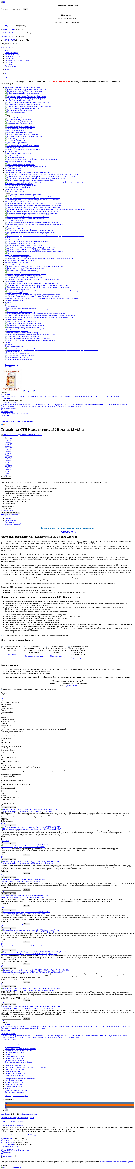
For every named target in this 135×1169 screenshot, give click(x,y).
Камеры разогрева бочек (14, 168)
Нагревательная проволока (14, 319)
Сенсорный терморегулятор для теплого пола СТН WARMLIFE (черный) (27, 932)
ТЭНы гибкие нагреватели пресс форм (19, 184)
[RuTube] (6, 1110)
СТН (2, 699)
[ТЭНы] (3, 2)
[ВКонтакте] (2, 424)
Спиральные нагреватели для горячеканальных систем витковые (28, 172)
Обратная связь (10, 66)
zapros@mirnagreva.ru (9, 1146)
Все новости (5, 395)
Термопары (9, 302)
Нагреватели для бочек (13, 170)
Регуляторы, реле (11, 306)
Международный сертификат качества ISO (56, 657)
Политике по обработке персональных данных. (116, 1162)
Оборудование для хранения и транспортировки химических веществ (30, 232)
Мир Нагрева (5, 1114)
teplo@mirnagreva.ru (10, 44)
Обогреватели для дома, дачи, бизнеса (18, 100)
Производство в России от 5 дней (17, 60)
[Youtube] (6, 1107)
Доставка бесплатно (12, 55)
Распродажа (9, 62)
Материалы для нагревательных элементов (20, 308)
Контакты (8, 64)
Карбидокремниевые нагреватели (17, 255)
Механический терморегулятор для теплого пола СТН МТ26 (23, 847)
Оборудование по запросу (14, 346)
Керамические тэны (12, 226)
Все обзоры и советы (8, 402)
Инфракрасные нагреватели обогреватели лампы (22, 87)
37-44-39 (9, 36)
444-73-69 (8, 40)
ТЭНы (7, 238)
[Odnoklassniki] (5, 1105)
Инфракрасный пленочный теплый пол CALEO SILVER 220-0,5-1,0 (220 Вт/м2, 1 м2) (32, 972)
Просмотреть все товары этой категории (17, 421)
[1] (2, 479)
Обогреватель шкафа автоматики (17, 289)
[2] (4, 479)
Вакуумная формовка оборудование (18, 161)
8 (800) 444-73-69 (63, 82)
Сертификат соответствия (34, 656)
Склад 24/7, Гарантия (12, 56)
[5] (10, 479)
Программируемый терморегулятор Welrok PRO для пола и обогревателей (27, 863)
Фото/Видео (9, 58)
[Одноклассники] (4, 424)
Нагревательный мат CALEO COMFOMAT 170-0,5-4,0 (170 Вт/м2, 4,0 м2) (27, 1008)
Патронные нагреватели (14, 189)
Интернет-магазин (11, 53)
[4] (8, 479)
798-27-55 (9, 26)
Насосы (8, 342)
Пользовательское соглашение (12, 1125)
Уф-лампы (9, 344)
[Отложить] (2, 857)
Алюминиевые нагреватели (15, 220)
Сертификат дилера (78, 658)
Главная (10, 51)
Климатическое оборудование (16, 142)
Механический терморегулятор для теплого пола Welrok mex (23, 914)
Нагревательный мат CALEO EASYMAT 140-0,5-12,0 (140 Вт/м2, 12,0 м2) (27, 990)
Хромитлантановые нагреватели (17, 262)
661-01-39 (7, 1140)
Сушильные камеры (12, 352)
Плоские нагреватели (13, 264)
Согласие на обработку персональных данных (17, 1118)
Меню (7, 70)
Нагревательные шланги (14, 300)
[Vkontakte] (6, 1103)
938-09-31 (7, 1142)
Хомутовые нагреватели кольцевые (18, 201)
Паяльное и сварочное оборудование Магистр (21, 333)
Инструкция (11, 654)
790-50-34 (9, 29)
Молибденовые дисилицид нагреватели (19, 260)
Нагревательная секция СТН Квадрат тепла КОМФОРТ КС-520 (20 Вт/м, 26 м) (29, 954)
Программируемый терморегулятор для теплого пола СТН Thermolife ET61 (28, 811)
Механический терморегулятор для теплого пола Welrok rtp (22, 897)
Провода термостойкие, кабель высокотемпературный (24, 329)
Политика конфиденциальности (12, 1121)
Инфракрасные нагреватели (30, 1114)
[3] (6, 479)
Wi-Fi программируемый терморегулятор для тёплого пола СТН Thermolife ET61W (31, 829)
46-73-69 (7, 1144)
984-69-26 (9, 33)
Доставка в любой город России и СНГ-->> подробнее (20, 1135)
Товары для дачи (11, 151)
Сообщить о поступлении (11, 512)
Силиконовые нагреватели (14, 281)
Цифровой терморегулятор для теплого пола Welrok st (20, 881)
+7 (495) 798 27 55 (67, 532)
